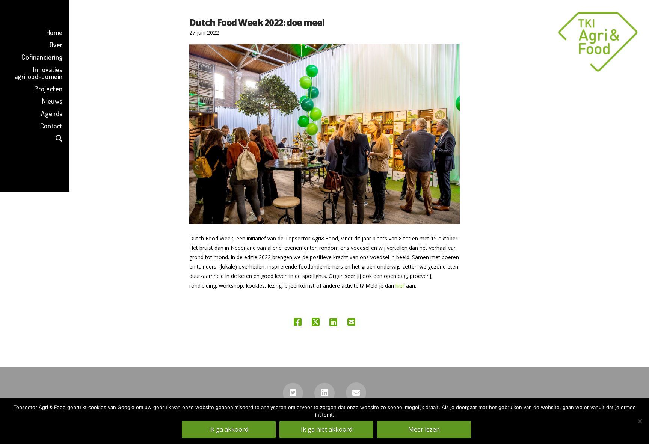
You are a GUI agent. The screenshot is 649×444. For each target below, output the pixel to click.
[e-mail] (356, 392)
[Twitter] (293, 393)
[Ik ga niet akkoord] (639, 421)
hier (399, 285)
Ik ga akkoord (228, 429)
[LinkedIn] (324, 393)
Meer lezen (424, 429)
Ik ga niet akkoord (326, 429)
